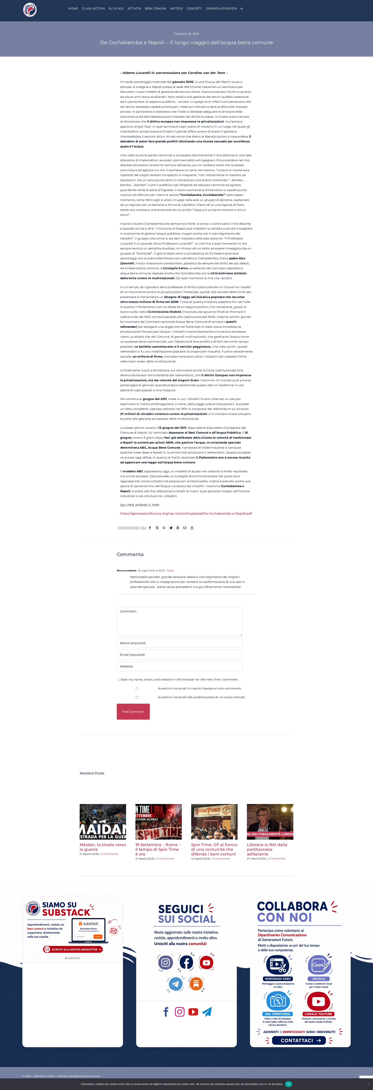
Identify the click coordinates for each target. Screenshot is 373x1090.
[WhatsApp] (164, 528)
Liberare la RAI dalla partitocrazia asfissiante (267, 849)
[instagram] (180, 1012)
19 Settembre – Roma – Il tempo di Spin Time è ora (158, 849)
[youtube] (193, 1012)
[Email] (184, 528)
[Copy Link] (191, 528)
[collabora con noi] (300, 897)
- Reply (169, 570)
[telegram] (207, 1012)
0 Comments (109, 853)
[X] (157, 528)
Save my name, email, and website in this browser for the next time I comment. (180, 679)
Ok (288, 1084)
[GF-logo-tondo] (30, 3)
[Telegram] (170, 528)
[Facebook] (149, 528)
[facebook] (166, 1012)
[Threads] (177, 528)
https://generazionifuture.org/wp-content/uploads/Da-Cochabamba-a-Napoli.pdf (186, 513)
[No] (368, 1084)
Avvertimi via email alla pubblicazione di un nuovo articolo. (201, 697)
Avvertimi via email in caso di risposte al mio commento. (200, 688)
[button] (241, 9)
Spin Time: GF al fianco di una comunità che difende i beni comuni (214, 849)
